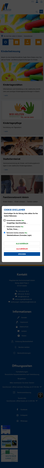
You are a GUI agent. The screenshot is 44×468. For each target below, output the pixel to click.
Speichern (22, 254)
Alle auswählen (22, 244)
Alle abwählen (22, 249)
